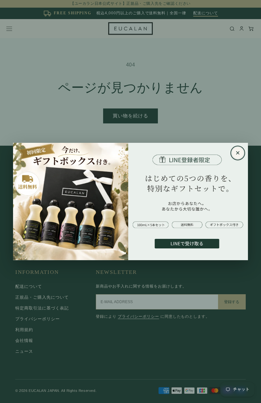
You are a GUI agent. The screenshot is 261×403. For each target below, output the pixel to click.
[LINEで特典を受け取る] (130, 201)
